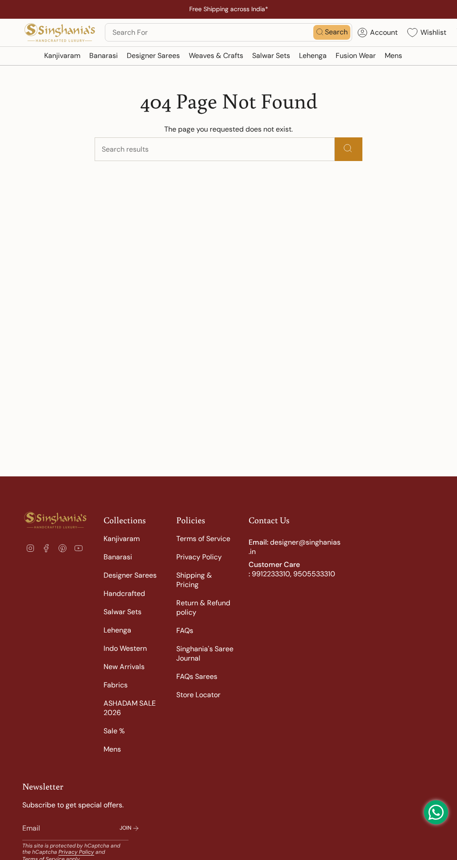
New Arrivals (124, 666)
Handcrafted (124, 593)
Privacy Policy (199, 557)
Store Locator (198, 694)
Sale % (114, 731)
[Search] (348, 149)
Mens (112, 749)
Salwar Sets (122, 611)
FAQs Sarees (196, 676)
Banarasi (118, 557)
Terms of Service (203, 538)
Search (336, 32)
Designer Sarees (130, 575)
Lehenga (117, 630)
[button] (62, 56)
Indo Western (125, 648)
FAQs (184, 630)
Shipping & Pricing (194, 580)
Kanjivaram (122, 538)
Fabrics (116, 685)
